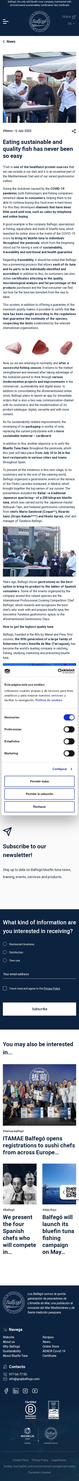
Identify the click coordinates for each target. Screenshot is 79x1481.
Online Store (51, 1346)
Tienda (67, 16)
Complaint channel (39, 1472)
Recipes (48, 1337)
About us (9, 1342)
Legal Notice (58, 1460)
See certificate (61, 5)
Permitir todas (39, 781)
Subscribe (39, 1009)
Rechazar (39, 806)
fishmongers (33, 193)
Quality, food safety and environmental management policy (39, 1466)
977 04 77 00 (18, 1374)
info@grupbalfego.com (24, 1379)
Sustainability (12, 1351)
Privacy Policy (52, 988)
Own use (14, 960)
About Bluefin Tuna (15, 1356)
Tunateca (23, 614)
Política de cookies (49, 700)
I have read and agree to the (34, 988)
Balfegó (52, 224)
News (11, 41)
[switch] (69, 729)
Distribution (16, 952)
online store (28, 233)
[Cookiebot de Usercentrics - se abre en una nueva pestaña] (58, 671)
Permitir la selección (39, 794)
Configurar (60, 769)
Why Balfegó (11, 1346)
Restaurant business (21, 944)
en (70, 24)
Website (8, 1337)
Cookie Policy (21, 1460)
